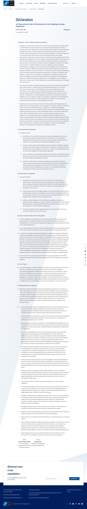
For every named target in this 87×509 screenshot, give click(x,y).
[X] (85, 244)
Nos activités (29, 3)
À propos (21, 3)
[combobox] (74, 3)
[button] (74, 3)
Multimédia (42, 3)
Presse (36, 3)
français (67, 30)
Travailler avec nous (52, 3)
